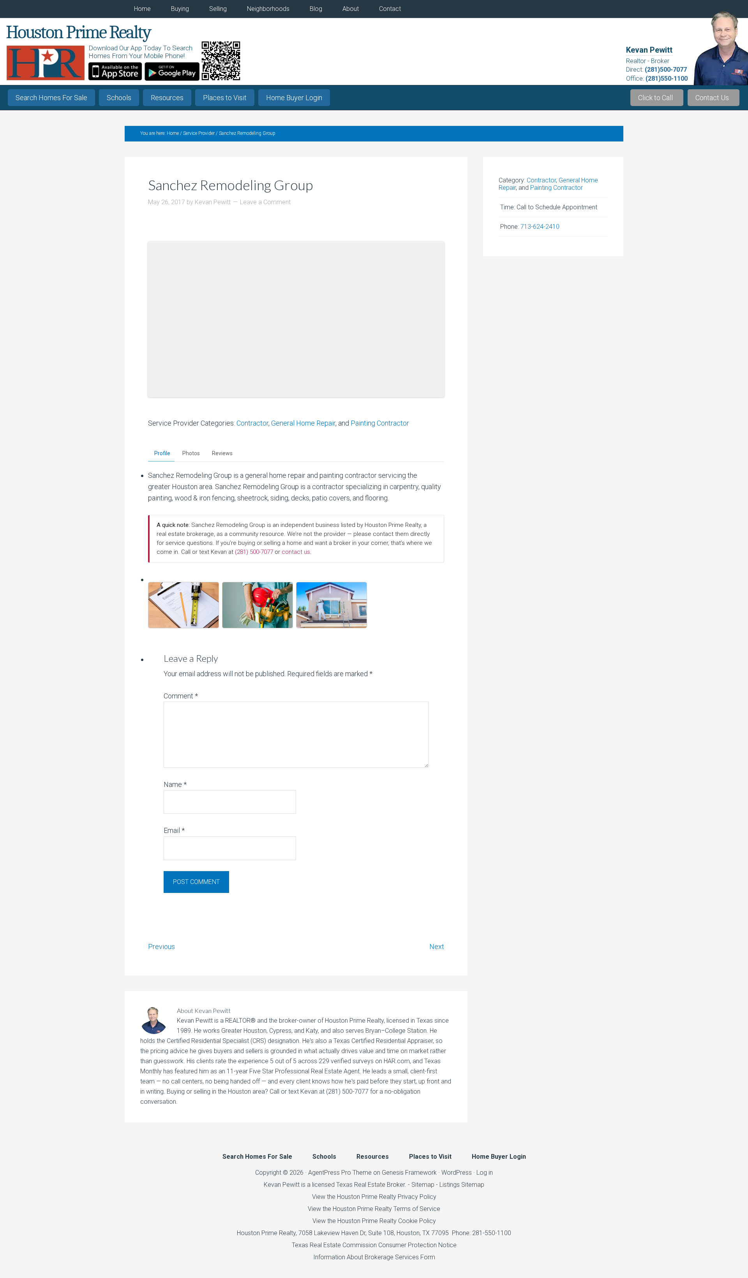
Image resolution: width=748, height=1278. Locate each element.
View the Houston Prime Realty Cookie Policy (374, 1221)
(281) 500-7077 (254, 551)
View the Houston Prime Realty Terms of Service (374, 1209)
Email (174, 830)
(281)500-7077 (666, 69)
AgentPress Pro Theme (340, 1172)
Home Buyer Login (294, 98)
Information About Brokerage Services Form (374, 1257)
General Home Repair (303, 423)
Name (175, 784)
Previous (161, 946)
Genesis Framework (409, 1172)
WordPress (456, 1172)
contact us (296, 551)
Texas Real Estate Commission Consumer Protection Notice (374, 1245)
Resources (167, 98)
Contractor (252, 423)
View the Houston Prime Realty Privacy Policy (374, 1196)
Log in (484, 1172)
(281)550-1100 (667, 78)
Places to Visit (225, 98)
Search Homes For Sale (51, 98)
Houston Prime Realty (266, 1233)
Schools (119, 98)
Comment (181, 696)
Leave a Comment (265, 202)
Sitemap (422, 1184)
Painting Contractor (380, 423)
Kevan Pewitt (649, 50)
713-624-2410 (539, 226)
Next (436, 946)
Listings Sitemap (461, 1184)
